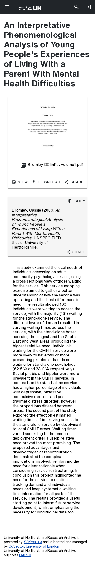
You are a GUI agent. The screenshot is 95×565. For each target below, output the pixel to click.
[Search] (76, 7)
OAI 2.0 (25, 555)
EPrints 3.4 (33, 542)
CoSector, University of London (34, 546)
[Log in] (88, 7)
